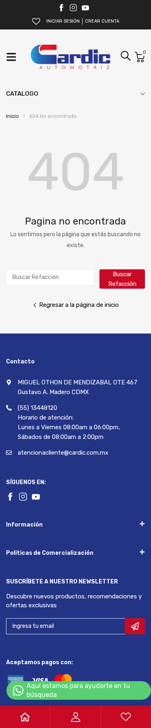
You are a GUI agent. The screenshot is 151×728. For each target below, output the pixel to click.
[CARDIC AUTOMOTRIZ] (70, 57)
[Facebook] (61, 7)
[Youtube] (85, 7)
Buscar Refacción (122, 279)
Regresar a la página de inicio (79, 304)
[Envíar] (135, 626)
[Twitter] (73, 7)
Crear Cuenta (102, 21)
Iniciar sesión (63, 21)
